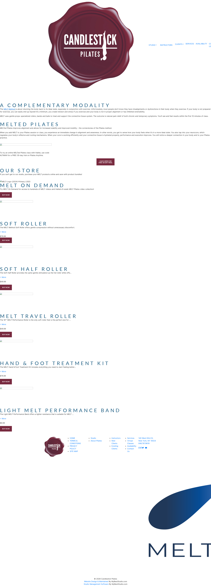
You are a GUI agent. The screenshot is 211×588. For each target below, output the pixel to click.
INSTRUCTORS (166, 45)
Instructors (116, 438)
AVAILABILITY (201, 44)
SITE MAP (74, 451)
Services (130, 438)
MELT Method (9, 109)
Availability (131, 446)
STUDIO (152, 45)
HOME (72, 438)
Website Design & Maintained (96, 581)
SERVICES (190, 44)
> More (3, 232)
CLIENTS (178, 44)
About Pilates (96, 441)
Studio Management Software (96, 584)
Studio (93, 438)
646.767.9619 (141, 45)
